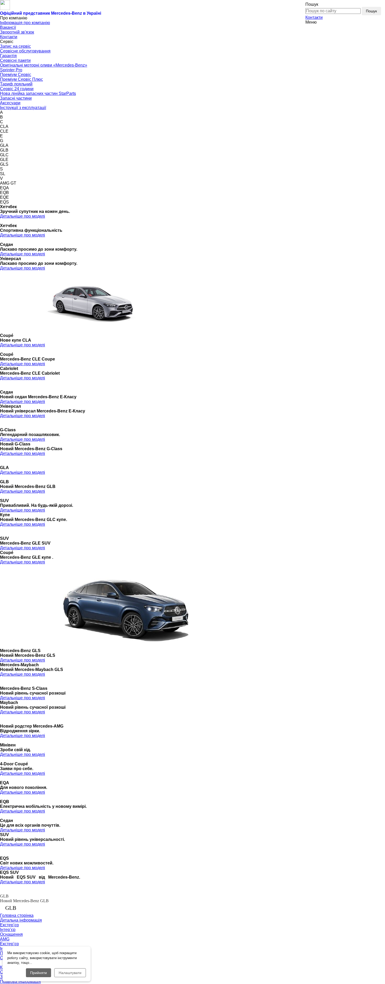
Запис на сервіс (15, 46)
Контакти (314, 17)
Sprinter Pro (11, 70)
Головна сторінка (17, 915)
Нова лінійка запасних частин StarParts (38, 93)
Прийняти (38, 973)
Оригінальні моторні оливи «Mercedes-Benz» (43, 65)
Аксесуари (10, 103)
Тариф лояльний (16, 84)
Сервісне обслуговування (25, 51)
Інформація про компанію (25, 22)
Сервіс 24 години (17, 89)
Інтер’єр (7, 929)
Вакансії (8, 27)
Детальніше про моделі (22, 216)
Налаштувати (70, 973)
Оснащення (11, 934)
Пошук (371, 11)
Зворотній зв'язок (17, 32)
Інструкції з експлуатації (23, 107)
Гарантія (8, 55)
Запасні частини (16, 98)
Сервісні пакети (15, 60)
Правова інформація (20, 981)
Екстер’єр (9, 925)
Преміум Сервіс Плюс (21, 79)
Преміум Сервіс (15, 74)
